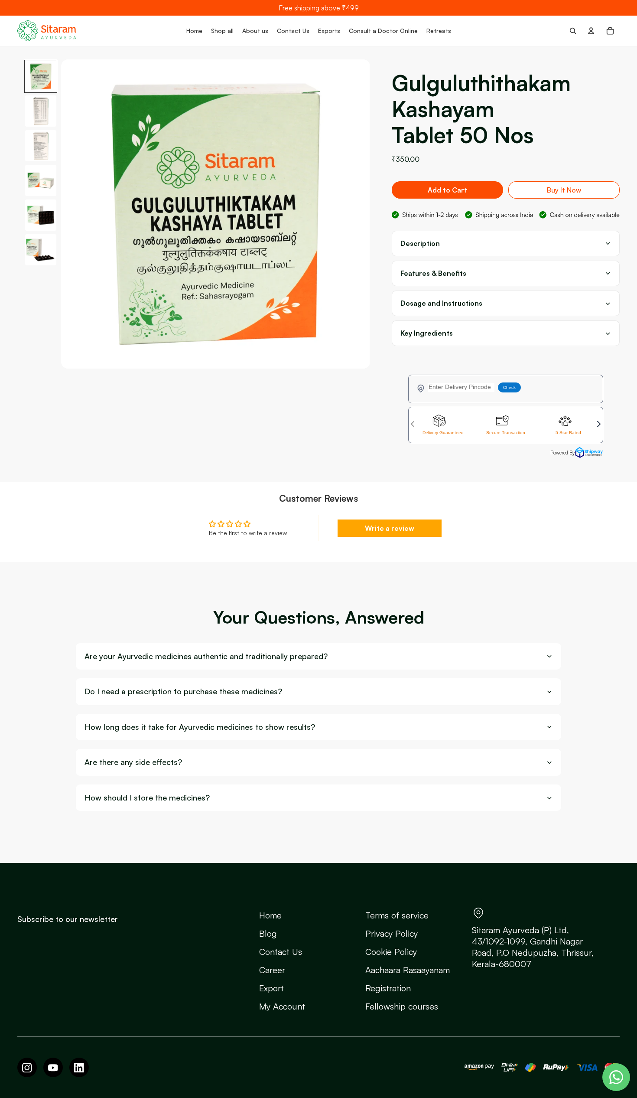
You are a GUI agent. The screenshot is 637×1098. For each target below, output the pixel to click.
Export (271, 988)
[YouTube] (53, 1067)
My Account (282, 1006)
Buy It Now (564, 190)
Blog (268, 933)
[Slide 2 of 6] (40, 111)
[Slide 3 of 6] (40, 145)
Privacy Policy (391, 933)
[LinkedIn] (79, 1067)
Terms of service (397, 915)
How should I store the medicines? (147, 797)
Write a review (389, 528)
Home (270, 915)
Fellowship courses (401, 1006)
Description (420, 243)
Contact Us (280, 951)
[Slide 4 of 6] (40, 180)
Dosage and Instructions (441, 303)
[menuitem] (194, 30)
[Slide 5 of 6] (40, 215)
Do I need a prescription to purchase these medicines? (183, 691)
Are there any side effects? (133, 762)
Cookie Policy (391, 951)
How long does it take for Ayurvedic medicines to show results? (199, 727)
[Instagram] (27, 1067)
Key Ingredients (426, 333)
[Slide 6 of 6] (40, 249)
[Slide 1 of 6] (40, 76)
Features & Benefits (433, 273)
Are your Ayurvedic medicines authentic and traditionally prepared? (206, 656)
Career (272, 969)
